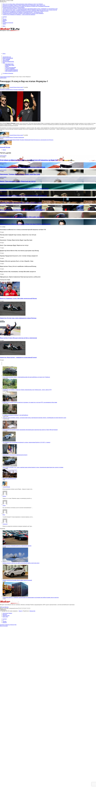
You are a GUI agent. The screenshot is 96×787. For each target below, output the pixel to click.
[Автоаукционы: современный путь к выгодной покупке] (15, 544)
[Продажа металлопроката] (10, 477)
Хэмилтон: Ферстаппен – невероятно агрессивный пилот (18, 357)
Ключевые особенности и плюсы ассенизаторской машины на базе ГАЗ (29, 160)
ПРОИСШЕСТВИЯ (9, 65)
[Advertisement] (48, 41)
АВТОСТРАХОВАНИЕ (10, 67)
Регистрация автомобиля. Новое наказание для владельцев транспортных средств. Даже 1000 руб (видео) (30, 429)
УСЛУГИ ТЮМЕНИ (10, 68)
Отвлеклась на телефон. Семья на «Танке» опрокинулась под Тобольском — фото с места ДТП (24, 5)
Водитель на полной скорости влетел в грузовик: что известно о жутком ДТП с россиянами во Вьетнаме (26, 6)
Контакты (5, 614)
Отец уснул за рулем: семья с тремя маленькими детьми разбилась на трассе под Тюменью (23, 4)
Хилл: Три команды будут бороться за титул (18, 181)
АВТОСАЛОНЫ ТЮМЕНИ (11, 69)
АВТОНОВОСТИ (7, 56)
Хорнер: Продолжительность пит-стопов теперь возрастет (23, 195)
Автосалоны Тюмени (7, 613)
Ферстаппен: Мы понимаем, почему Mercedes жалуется (22, 217)
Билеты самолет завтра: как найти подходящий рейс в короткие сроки (21, 563)
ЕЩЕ (4, 62)
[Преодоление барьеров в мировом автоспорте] (10, 453)
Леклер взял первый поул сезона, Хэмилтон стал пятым (22, 167)
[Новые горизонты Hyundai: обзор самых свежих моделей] (15, 578)
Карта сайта (5, 616)
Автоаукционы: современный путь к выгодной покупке (17, 545)
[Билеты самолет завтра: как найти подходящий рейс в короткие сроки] (15, 561)
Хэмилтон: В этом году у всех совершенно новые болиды (18, 318)
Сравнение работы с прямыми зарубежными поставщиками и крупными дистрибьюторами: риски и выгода (31, 597)
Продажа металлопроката (9, 478)
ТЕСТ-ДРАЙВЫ (6, 59)
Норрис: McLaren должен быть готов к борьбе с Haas (21, 203)
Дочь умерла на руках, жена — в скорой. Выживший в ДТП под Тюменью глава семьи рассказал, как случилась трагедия (30, 9)
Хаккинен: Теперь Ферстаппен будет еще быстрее (20, 174)
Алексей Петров (13, 87)
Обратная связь (6, 615)
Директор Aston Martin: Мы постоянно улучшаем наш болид (24, 188)
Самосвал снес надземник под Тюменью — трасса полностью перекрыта (19, 14)
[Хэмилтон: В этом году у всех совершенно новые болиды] (12, 315)
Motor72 (20, 611)
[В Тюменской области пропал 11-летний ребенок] (10, 413)
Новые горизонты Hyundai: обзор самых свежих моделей (17, 580)
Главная (2, 76)
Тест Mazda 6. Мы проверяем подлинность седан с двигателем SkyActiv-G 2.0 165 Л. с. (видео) (26, 442)
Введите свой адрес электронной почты (9, 608)
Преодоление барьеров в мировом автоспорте (15, 455)
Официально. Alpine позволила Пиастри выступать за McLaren (25, 224)
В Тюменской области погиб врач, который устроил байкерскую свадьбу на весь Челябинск (23, 13)
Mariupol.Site (32, 611)
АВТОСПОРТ (6, 60)
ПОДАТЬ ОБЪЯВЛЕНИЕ (8, 61)
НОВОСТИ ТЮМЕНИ (8, 58)
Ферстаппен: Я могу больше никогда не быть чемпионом (18, 338)
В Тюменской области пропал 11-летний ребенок (14, 7)
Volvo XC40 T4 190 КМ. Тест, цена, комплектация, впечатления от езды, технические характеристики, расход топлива (33, 467)
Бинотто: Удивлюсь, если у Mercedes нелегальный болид (18, 298)
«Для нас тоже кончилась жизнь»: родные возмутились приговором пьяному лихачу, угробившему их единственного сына (30, 8)
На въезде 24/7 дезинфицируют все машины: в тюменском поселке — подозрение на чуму (23, 12)
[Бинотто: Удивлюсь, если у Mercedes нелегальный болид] (10, 295)
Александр (5, 524)
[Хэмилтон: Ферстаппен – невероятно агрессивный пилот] (12, 354)
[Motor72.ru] (10, 30)
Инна (4, 514)
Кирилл (4, 496)
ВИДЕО (7, 66)
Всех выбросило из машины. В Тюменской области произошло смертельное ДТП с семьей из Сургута (25, 11)
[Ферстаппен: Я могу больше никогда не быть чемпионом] (10, 335)
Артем (4, 505)
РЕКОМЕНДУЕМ (9, 64)
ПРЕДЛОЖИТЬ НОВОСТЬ (11, 71)
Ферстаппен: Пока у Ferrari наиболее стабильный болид (22, 210)
